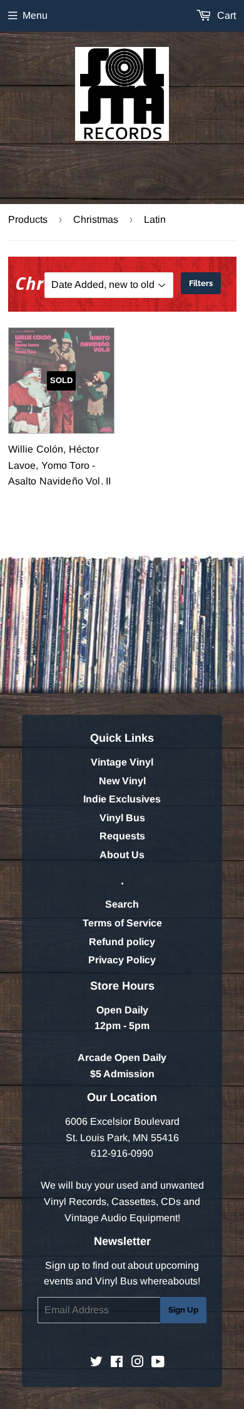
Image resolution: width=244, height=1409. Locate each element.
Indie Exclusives (122, 799)
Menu (35, 15)
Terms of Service (122, 923)
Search (122, 904)
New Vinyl (122, 781)
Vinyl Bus (122, 817)
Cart (225, 15)
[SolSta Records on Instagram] (137, 1363)
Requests (122, 836)
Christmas (95, 219)
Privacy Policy (122, 960)
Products (28, 219)
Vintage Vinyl (122, 762)
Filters (201, 283)
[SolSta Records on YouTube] (158, 1363)
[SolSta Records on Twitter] (96, 1363)
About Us (122, 854)
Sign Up (183, 1309)
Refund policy (122, 941)
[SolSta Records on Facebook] (116, 1363)
